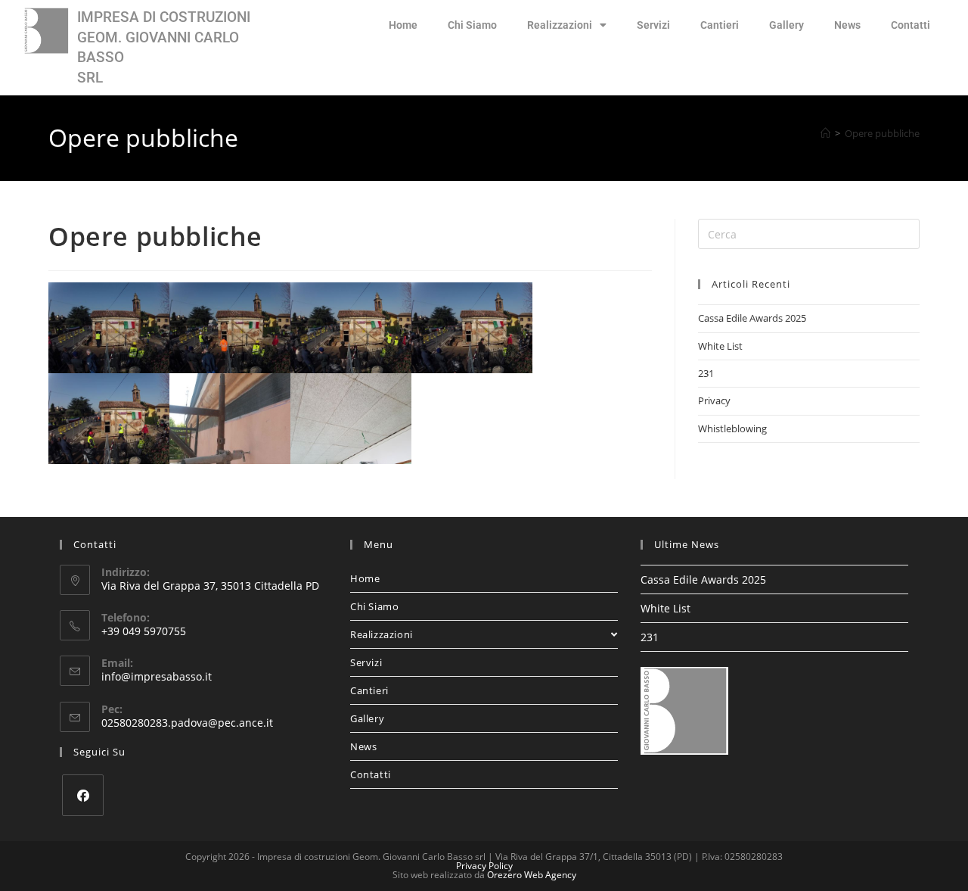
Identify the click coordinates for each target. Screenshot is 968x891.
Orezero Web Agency (531, 874)
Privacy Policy (484, 865)
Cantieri (719, 25)
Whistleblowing (732, 428)
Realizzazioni (559, 25)
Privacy (714, 400)
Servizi (653, 25)
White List (720, 346)
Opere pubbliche (882, 133)
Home (403, 25)
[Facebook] (83, 795)
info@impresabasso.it (156, 676)
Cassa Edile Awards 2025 (752, 318)
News (847, 25)
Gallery (786, 25)
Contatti (910, 25)
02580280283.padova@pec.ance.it (187, 722)
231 (706, 373)
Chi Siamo (472, 25)
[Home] (825, 133)
